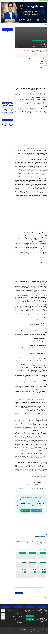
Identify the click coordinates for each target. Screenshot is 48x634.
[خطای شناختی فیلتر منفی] (31, 574)
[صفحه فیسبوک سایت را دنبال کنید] (44, 625)
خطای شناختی (37, 534)
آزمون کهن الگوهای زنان (18, 619)
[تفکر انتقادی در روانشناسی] (41, 574)
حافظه (40, 534)
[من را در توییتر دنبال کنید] (43, 625)
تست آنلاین (29, 0)
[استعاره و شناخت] (4, 107)
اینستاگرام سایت (31, 522)
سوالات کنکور (15, 0)
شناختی (34, 534)
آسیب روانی (23, 24)
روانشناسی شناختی (36, 40)
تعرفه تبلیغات (10, 629)
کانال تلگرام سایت (40, 522)
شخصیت (31, 24)
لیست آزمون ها (23, 0)
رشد (27, 24)
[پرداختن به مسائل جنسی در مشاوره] (3, 614)
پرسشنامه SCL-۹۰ (19, 622)
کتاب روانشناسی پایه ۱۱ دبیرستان (40, 477)
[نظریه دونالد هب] (41, 555)
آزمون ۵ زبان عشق (19, 613)
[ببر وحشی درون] (3, 610)
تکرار (44, 534)
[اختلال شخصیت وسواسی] (3, 617)
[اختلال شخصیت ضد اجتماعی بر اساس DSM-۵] (10, 121)
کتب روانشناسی (35, 0)
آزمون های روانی (44, 24)
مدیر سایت (10, 0)
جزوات (19, 0)
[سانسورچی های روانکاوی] (10, 107)
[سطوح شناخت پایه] (41, 565)
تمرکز (42, 534)
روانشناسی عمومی (15, 24)
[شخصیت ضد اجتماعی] (4, 113)
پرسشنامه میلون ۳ (19, 620)
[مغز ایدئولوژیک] (31, 555)
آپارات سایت (20, 522)
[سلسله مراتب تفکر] (21, 565)
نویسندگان (14, 629)
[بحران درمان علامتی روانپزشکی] (10, 113)
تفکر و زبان (23, 562)
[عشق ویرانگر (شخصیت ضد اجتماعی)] (4, 121)
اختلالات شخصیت (3, 112)
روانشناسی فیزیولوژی (42, 40)
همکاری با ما (19, 629)
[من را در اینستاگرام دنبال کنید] (41, 625)
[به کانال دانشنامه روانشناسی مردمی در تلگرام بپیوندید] (39, 625)
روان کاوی (10, 105)
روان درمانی (37, 24)
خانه (46, 629)
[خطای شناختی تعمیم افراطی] (21, 574)
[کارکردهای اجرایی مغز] (31, 565)
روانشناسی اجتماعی (33, 552)
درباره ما (6, 0)
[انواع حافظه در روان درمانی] (21, 555)
